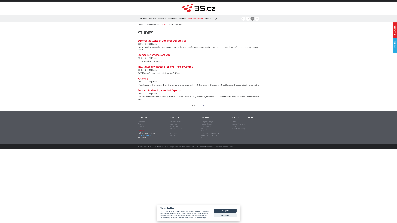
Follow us (395, 45)
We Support (173, 135)
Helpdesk (141, 131)
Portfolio (162, 19)
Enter (395, 30)
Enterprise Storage (207, 122)
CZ (243, 19)
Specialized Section (195, 19)
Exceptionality (174, 126)
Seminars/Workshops (153, 24)
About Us (152, 19)
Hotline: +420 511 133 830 (146, 133)
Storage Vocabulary (175, 24)
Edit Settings (225, 215)
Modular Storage (206, 124)
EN (252, 19)
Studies (164, 24)
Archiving (204, 128)
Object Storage (206, 126)
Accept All (225, 211)
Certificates (173, 133)
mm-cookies (142, 138)
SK (248, 19)
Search (215, 19)
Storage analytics (206, 138)
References (172, 19)
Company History (175, 122)
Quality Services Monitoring (210, 133)
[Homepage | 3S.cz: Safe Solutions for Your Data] (198, 14)
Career (171, 131)
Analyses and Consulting (209, 135)
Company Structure (175, 128)
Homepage (143, 19)
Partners (182, 19)
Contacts (208, 19)
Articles (141, 24)
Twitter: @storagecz (144, 135)
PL (257, 19)
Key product (173, 124)
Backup (203, 131)
